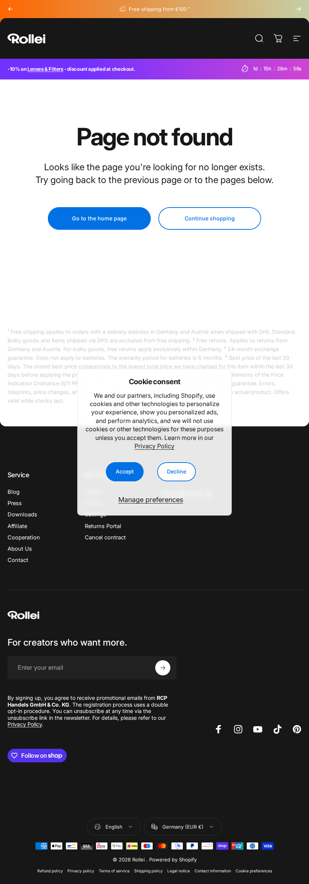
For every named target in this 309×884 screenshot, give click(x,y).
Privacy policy (80, 871)
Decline (176, 471)
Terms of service (114, 871)
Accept (125, 471)
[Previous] (10, 9)
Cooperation (24, 537)
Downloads (22, 514)
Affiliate (17, 526)
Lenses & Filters (45, 69)
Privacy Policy (154, 446)
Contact (18, 560)
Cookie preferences (254, 871)
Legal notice (178, 871)
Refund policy (50, 871)
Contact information (212, 871)
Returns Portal (103, 526)
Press (15, 503)
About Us (20, 548)
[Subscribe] (162, 667)
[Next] (298, 9)
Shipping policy (148, 871)
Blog (14, 492)
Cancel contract (105, 537)
